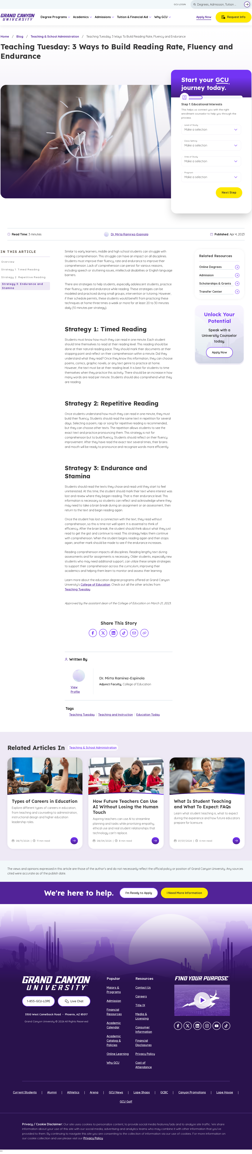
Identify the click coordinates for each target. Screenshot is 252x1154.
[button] (211, 130)
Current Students (25, 1092)
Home (5, 36)
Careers (141, 996)
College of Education (95, 584)
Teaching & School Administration (55, 36)
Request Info (236, 17)
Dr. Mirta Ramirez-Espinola (129, 234)
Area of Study (191, 156)
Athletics (73, 1092)
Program (188, 172)
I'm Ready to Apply (138, 893)
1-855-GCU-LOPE (38, 1001)
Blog (19, 36)
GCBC (164, 1092)
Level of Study (191, 125)
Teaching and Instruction (115, 714)
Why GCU (113, 1062)
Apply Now (203, 17)
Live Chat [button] (76, 1001)
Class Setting (190, 140)
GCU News (116, 1092)
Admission (114, 1001)
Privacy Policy (145, 1054)
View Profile (75, 689)
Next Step (229, 192)
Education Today (148, 714)
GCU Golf (126, 1101)
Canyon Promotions (192, 1092)
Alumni (52, 1092)
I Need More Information (184, 893)
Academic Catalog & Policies (114, 1040)
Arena (94, 1092)
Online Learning (118, 1054)
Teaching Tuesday (77, 589)
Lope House (224, 1092)
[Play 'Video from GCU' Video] (202, 1000)
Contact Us (143, 987)
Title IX (140, 1005)
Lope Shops (142, 1092)
